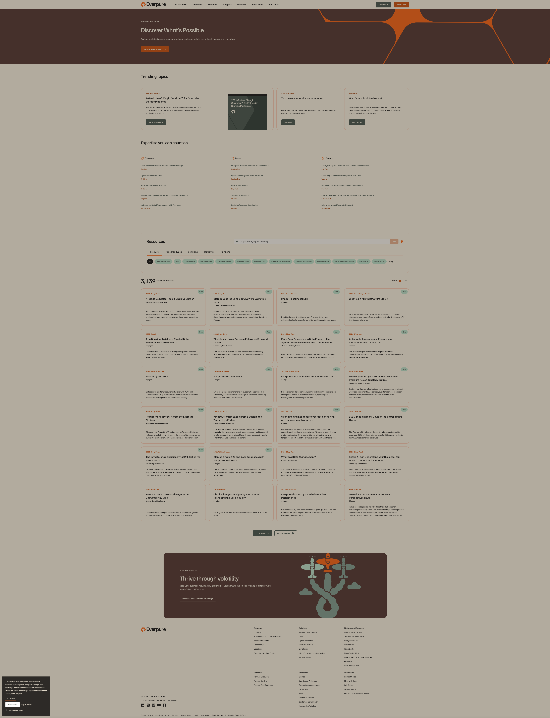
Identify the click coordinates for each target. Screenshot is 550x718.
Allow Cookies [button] (12, 705)
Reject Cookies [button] (26, 705)
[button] (14, 710)
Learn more (10, 698)
